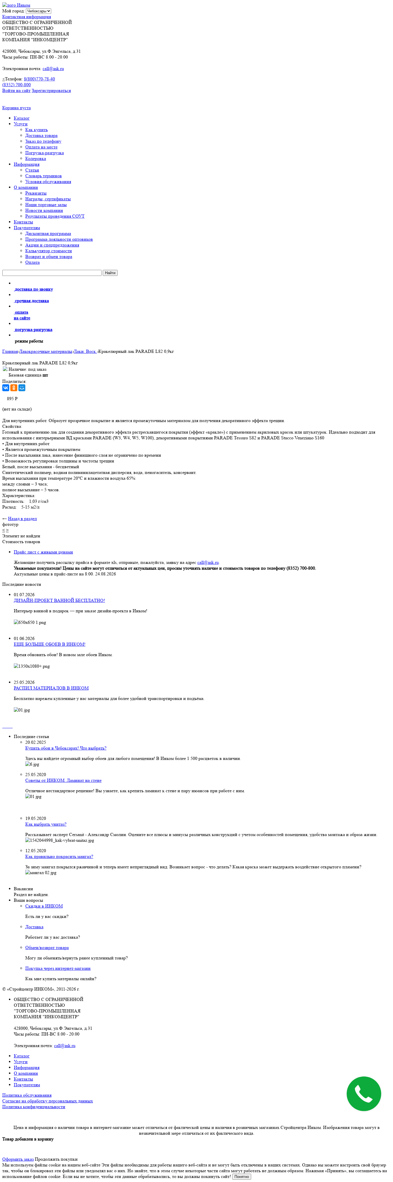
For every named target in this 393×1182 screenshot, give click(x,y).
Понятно (241, 1177)
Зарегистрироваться (51, 90)
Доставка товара (41, 135)
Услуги (21, 124)
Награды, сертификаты (48, 199)
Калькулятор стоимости (48, 250)
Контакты (23, 222)
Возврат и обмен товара (48, 256)
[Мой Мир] (21, 387)
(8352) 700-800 (16, 84)
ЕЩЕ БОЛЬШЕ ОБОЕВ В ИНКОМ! (49, 644)
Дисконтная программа (48, 233)
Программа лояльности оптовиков (59, 239)
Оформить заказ (18, 1159)
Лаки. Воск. (85, 351)
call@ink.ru (53, 68)
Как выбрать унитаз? (45, 824)
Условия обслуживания (48, 181)
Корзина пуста (16, 107)
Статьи (32, 170)
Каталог (22, 118)
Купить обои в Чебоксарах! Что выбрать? (65, 748)
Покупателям (27, 227)
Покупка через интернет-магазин (58, 968)
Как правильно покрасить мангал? (59, 856)
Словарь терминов (43, 175)
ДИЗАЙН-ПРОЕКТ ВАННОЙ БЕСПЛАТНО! (59, 600)
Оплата (32, 262)
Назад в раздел (22, 518)
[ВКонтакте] (5, 387)
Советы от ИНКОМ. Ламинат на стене (63, 780)
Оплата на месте (41, 147)
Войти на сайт (16, 90)
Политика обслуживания (26, 1095)
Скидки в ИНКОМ (44, 906)
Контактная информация (26, 16)
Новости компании (44, 210)
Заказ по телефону (43, 141)
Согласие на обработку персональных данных (47, 1101)
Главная (10, 351)
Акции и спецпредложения (52, 245)
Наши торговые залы (46, 204)
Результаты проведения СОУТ (55, 216)
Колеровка (35, 158)
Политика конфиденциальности (33, 1106)
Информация (26, 164)
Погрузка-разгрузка (44, 152)
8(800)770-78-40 (39, 79)
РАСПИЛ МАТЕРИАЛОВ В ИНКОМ (51, 688)
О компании (26, 187)
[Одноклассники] (13, 387)
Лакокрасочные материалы (45, 351)
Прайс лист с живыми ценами (43, 552)
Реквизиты (36, 193)
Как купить (36, 129)
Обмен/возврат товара (47, 947)
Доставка (34, 926)
